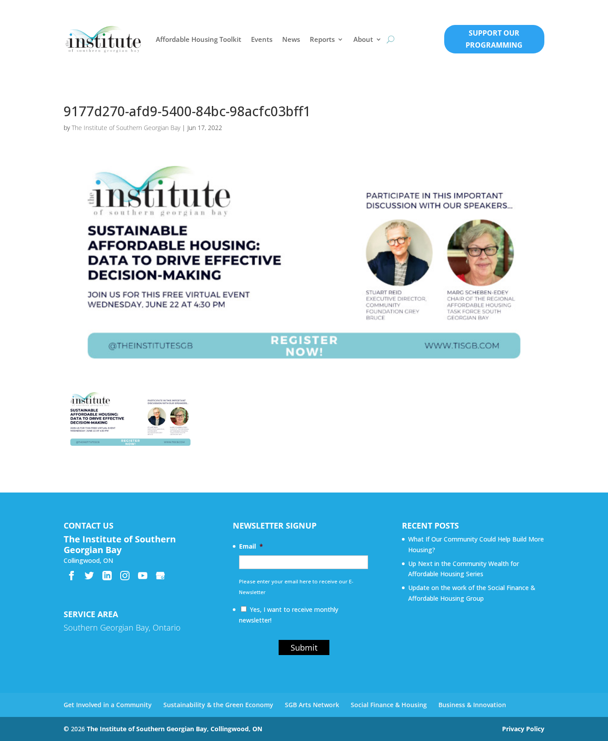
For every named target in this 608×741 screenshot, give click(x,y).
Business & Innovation (472, 704)
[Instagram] (125, 575)
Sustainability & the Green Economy (218, 704)
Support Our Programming (494, 39)
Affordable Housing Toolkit (198, 39)
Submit (304, 647)
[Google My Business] (160, 575)
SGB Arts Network (312, 704)
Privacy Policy (523, 729)
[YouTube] (142, 575)
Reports (322, 39)
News (291, 39)
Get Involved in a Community (108, 704)
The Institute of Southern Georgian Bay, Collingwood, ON (174, 729)
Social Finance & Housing (389, 704)
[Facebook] (71, 575)
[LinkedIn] (107, 575)
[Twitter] (89, 575)
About (363, 39)
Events (261, 39)
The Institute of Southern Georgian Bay (126, 127)
